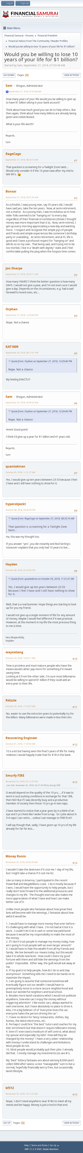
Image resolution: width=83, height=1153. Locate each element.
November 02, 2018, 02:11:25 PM (22, 781)
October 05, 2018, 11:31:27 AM (20, 472)
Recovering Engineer (21, 738)
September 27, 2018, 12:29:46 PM (22, 315)
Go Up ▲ (54, 1145)
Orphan (12, 309)
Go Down (8, 75)
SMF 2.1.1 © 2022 (33, 1149)
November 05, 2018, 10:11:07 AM (22, 1093)
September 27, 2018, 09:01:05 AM (22, 197)
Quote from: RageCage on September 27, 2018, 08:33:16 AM (42, 518)
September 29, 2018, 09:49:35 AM (22, 402)
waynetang (14, 652)
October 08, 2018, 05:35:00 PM (20, 570)
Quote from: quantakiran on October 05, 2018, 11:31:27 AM (42, 578)
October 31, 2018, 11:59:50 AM (20, 743)
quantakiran (15, 466)
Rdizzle (11, 700)
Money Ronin (16, 856)
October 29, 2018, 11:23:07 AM (20, 706)
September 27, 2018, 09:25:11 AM (22, 274)
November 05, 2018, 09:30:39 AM (22, 862)
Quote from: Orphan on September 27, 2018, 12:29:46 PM (41, 361)
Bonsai (11, 191)
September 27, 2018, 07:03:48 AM (25, 91)
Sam (9, 85)
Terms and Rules (39, 1145)
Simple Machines (50, 1149)
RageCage (13, 154)
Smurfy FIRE (15, 775)
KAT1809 (12, 347)
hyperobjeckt (16, 504)
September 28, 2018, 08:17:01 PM (22, 352)
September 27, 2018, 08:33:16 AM (22, 159)
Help (26, 1145)
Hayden (11, 564)
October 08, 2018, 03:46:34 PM (20, 509)
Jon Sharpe (14, 268)
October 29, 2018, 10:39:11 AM (20, 658)
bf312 (10, 1088)
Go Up (6, 1122)
